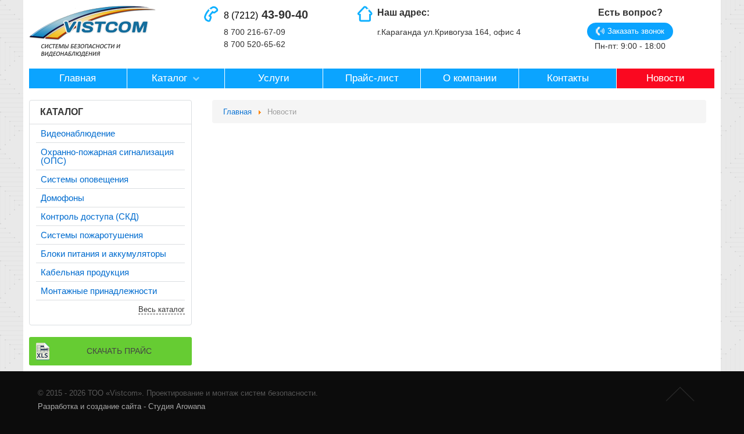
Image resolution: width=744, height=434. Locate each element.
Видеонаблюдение (78, 133)
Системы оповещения (84, 179)
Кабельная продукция (85, 272)
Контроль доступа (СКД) (90, 216)
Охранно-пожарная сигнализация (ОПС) (107, 156)
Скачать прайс (119, 351)
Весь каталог (161, 309)
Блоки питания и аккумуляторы (103, 254)
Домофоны (62, 198)
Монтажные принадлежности (99, 291)
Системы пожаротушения (92, 235)
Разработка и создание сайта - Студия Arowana (121, 406)
